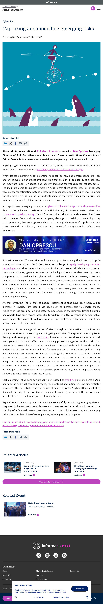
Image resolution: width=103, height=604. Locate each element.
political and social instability (18, 214)
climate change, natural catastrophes (79, 206)
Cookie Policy (8, 589)
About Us (6, 575)
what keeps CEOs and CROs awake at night (60, 169)
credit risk (70, 379)
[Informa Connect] (47, 555)
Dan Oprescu (80, 151)
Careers (39, 575)
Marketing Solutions (44, 571)
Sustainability (41, 579)
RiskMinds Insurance (48, 151)
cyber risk (52, 206)
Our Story (7, 579)
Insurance (43, 337)
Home (5, 571)
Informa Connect (9, 6)
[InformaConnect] (38, 555)
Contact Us (74, 571)
